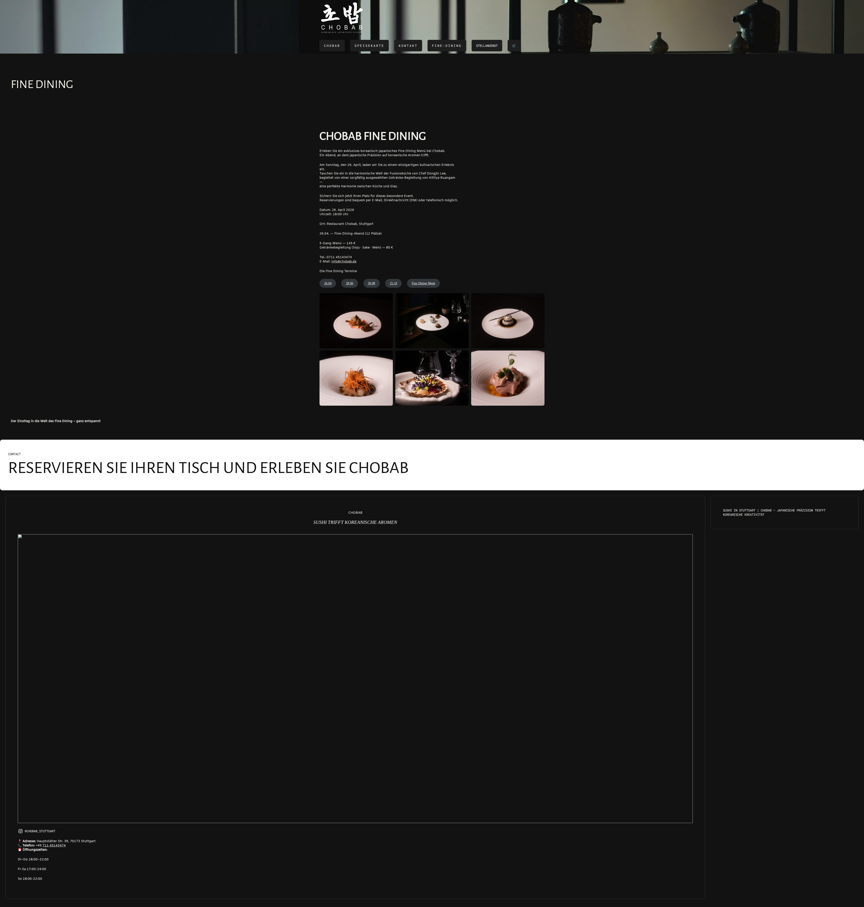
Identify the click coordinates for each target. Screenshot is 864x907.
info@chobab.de (343, 262)
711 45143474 (54, 846)
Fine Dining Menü (423, 283)
